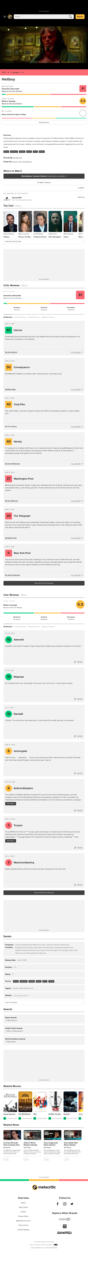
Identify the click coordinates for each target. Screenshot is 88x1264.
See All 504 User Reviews (44, 893)
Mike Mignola (27, 162)
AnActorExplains (20, 788)
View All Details (11, 1002)
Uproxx (14, 330)
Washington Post (20, 479)
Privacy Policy (23, 1216)
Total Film (16, 404)
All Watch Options (44, 182)
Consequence (18, 367)
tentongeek (17, 751)
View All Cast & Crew (13, 241)
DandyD (15, 714)
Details (7, 936)
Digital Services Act (23, 1221)
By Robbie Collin (11, 538)
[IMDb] (55, 1245)
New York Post (19, 553)
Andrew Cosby (17, 162)
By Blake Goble (10, 389)
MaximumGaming (21, 862)
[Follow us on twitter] (72, 1205)
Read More (10, 804)
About (23, 1203)
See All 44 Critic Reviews (44, 583)
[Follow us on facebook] (57, 1205)
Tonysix (15, 825)
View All (18, 206)
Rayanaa (15, 677)
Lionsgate (15, 72)
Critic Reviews (11, 285)
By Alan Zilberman (11, 501)
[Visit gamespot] (64, 1220)
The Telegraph (18, 516)
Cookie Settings (23, 1230)
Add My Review (44, 122)
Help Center (23, 1207)
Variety (14, 442)
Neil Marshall (17, 158)
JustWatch (81, 188)
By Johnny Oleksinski (12, 575)
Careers (23, 1212)
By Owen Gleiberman (12, 464)
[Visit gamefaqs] (64, 1234)
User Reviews (11, 594)
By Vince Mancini (11, 352)
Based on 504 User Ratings (12, 103)
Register (80, 17)
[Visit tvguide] (64, 1228)
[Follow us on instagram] (65, 1205)
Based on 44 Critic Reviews (12, 91)
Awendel (15, 640)
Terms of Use (23, 1225)
